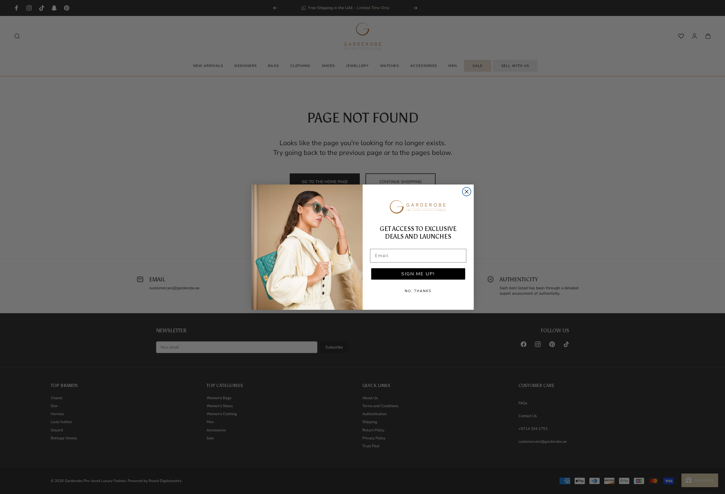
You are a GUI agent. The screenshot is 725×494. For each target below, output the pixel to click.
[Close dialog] (466, 191)
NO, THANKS (418, 291)
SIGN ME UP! (418, 274)
